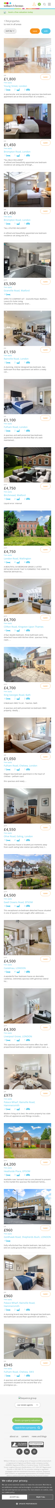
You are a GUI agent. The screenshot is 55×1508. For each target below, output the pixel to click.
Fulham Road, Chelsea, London (20, 765)
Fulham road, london (16, 427)
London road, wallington (17, 558)
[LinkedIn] (27, 1452)
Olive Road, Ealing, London (18, 836)
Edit (46, 31)
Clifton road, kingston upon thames (23, 626)
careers (25, 1436)
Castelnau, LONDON (15, 968)
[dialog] (27, 1492)
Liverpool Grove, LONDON (18, 1036)
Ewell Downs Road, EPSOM (18, 902)
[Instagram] (34, 1452)
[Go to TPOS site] (19, 1444)
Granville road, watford (17, 290)
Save (35, 31)
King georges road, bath (17, 694)
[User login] (34, 4)
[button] (27, 1503)
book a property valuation (27, 1420)
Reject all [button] (40, 1497)
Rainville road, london (16, 358)
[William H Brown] (13, 4)
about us (14, 1436)
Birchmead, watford (15, 495)
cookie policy (9, 1492)
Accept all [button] (14, 1497)
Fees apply (8, 83)
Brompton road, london (17, 151)
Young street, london (15, 86)
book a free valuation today (20, 12)
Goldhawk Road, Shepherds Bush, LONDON (27, 1236)
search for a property (25, 1427)
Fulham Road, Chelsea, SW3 (19, 1371)
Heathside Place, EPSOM (17, 1171)
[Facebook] (19, 1452)
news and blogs (39, 1436)
